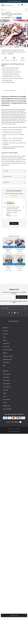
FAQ (4, 337)
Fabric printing (6, 374)
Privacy (13, 429)
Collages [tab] (6, 171)
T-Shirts (5, 402)
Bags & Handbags (7, 409)
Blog (4, 365)
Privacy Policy (6, 346)
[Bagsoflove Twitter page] (12, 313)
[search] (26, 9)
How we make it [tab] (8, 176)
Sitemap (18, 429)
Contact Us (5, 330)
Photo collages (6, 399)
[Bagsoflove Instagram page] (14, 313)
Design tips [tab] (6, 182)
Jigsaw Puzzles (6, 406)
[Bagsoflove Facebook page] (9, 313)
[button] (4, 207)
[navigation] (14, 308)
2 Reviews (10, 15)
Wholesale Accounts (8, 356)
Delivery (5, 340)
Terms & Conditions (7, 349)
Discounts (5, 334)
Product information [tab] (9, 90)
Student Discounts (7, 359)
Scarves (5, 396)
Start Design (14, 615)
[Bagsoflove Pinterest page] (17, 313)
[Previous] (2, 33)
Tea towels (5, 390)
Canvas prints (6, 380)
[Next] (25, 33)
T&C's (9, 429)
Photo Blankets (6, 383)
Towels (4, 393)
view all (14, 223)
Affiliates (5, 353)
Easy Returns (6, 343)
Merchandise (6, 362)
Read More (10, 53)
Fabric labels (6, 377)
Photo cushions (6, 387)
